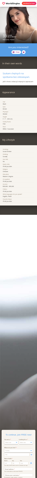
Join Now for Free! (29, 3)
